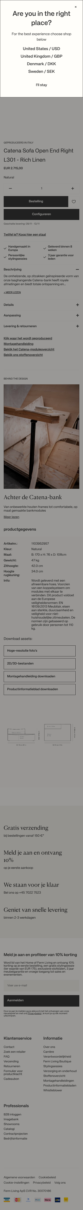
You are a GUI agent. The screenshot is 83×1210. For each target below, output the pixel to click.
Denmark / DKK (41, 64)
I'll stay (41, 85)
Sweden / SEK (41, 72)
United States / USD (41, 49)
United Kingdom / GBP (41, 57)
